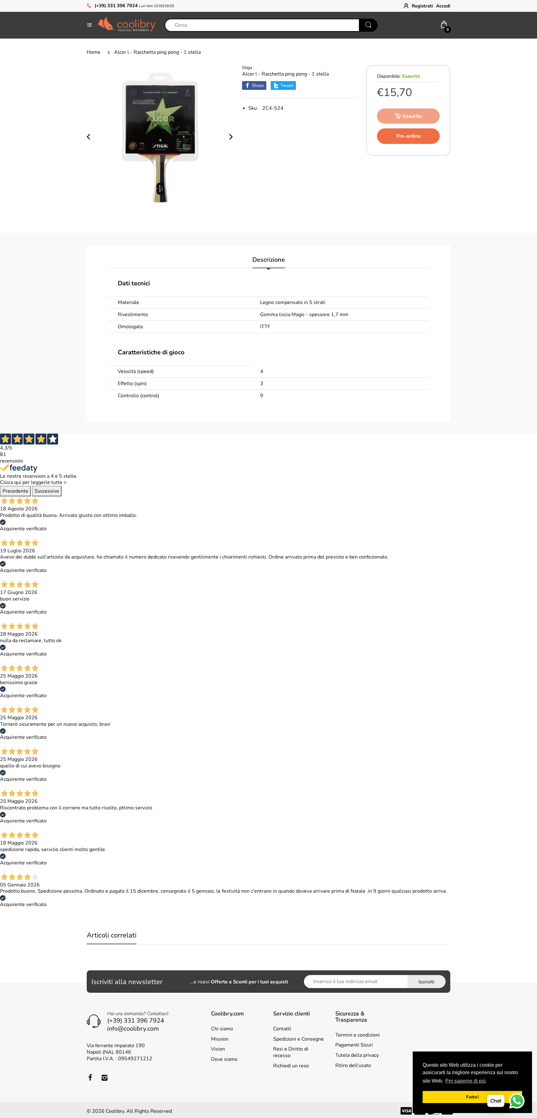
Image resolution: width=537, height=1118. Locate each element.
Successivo (46, 491)
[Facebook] (90, 1078)
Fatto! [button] (472, 1096)
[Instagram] (104, 1078)
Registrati (422, 6)
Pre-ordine (408, 136)
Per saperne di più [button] (465, 1080)
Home (93, 52)
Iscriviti (426, 981)
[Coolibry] (126, 24)
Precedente (15, 491)
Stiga (247, 68)
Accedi (443, 6)
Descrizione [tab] (268, 260)
